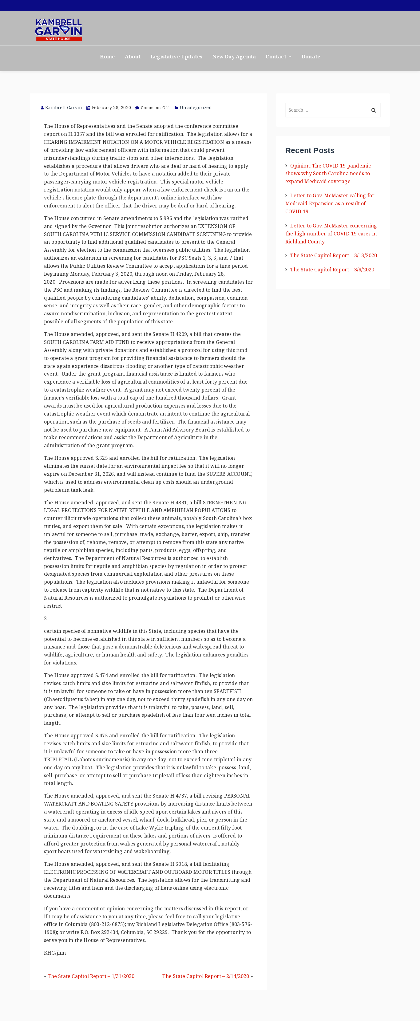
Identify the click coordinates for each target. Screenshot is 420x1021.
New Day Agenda (234, 56)
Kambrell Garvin (63, 107)
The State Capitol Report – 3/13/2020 (333, 255)
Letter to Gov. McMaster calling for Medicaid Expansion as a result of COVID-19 (329, 203)
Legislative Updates (177, 56)
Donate (311, 56)
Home (107, 56)
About (133, 56)
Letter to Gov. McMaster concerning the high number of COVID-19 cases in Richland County (331, 233)
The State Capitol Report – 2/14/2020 (205, 976)
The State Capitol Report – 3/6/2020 (332, 269)
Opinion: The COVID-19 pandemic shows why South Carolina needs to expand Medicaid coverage (328, 173)
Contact (276, 56)
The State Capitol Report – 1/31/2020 (91, 976)
